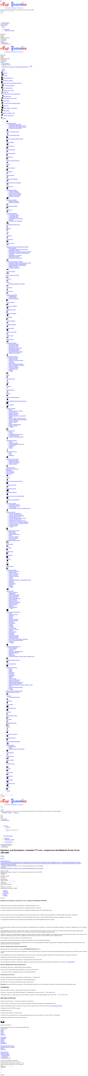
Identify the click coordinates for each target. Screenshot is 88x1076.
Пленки (6, 862)
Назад (8, 827)
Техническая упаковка (39, 862)
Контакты (3, 1042)
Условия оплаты (4, 1052)
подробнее (21, 1064)
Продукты (50, 863)
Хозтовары (66, 862)
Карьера (2, 1040)
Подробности (4, 879)
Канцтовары (29, 863)
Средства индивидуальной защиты (40, 863)
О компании (3, 1037)
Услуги (2, 1032)
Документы (3, 1038)
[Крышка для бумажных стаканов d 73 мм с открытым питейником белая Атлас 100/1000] (22, 868)
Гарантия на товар (5, 1054)
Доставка (5, 895)
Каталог (2, 1029)
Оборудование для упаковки (59, 863)
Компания (3, 1034)
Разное (14, 864)
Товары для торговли (8, 864)
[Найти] (2, 13)
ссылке (18, 1008)
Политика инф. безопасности (7, 1045)
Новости (3, 1039)
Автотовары (69, 863)
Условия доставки (5, 1053)
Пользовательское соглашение (8, 1047)
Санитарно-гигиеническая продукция (25, 862)
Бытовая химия (9, 863)
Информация (4, 1043)
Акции (2, 1031)
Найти (2, 1067)
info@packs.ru (5, 42)
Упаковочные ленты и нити (19, 863)
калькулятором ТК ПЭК (56, 1005)
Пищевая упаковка (12, 862)
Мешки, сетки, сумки (59, 862)
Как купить (6, 893)
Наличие (5, 890)
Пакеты (2, 862)
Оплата (5, 894)
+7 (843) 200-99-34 (5, 22)
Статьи (2, 1033)
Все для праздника (49, 862)
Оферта (2, 1048)
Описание (5, 891)
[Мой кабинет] (1, 808)
